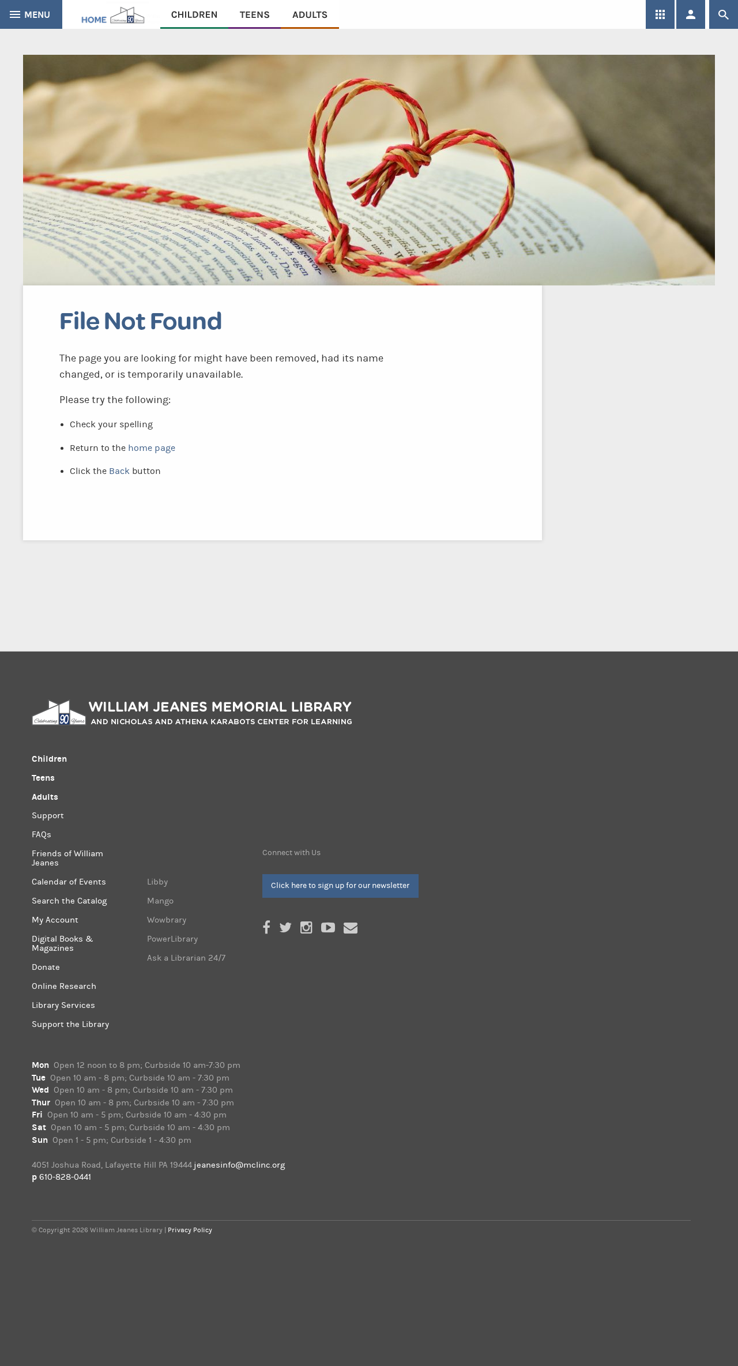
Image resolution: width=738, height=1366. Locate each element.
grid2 (660, 14)
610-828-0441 (65, 1177)
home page (151, 448)
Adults (310, 14)
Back (119, 471)
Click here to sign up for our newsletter (340, 885)
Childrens (194, 14)
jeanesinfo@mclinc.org (239, 1165)
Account (690, 14)
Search (723, 14)
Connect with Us (291, 852)
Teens (254, 14)
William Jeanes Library (111, 14)
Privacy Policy (190, 1230)
